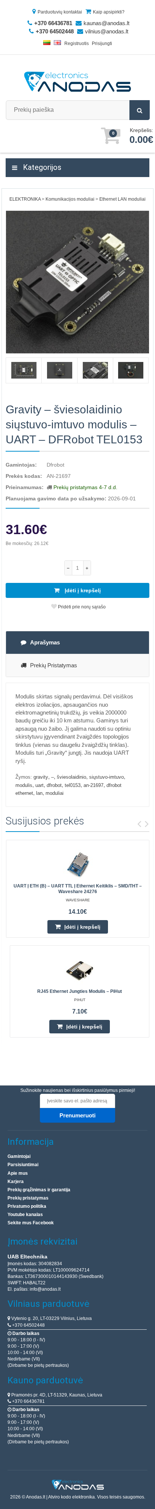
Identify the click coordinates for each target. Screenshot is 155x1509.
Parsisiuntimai (23, 1164)
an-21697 (93, 785)
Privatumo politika (27, 1206)
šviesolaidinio (71, 777)
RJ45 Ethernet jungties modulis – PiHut (79, 991)
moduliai (55, 793)
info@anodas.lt (45, 1289)
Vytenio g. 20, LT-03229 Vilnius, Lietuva (51, 1318)
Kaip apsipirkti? (109, 12)
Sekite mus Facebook (31, 1222)
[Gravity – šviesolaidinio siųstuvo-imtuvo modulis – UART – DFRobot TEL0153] (77, 282)
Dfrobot (55, 465)
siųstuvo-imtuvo (106, 777)
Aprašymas (45, 642)
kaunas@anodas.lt (106, 23)
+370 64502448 (28, 1325)
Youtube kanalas (25, 1214)
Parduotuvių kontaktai (60, 12)
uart (39, 785)
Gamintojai (19, 1156)
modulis (23, 785)
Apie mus (18, 1173)
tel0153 (73, 785)
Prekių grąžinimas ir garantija (39, 1189)
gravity (40, 777)
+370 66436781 (28, 1401)
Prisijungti (102, 43)
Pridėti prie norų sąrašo (81, 607)
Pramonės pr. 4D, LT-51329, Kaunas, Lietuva (56, 1395)
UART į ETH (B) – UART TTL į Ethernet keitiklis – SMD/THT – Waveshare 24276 (78, 888)
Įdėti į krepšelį (82, 590)
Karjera (16, 1181)
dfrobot (54, 785)
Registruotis (76, 43)
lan (39, 793)
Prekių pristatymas (53, 665)
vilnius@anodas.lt (106, 31)
